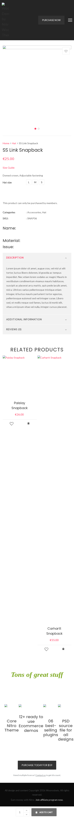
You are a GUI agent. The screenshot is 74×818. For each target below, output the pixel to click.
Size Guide (9, 167)
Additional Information (24, 319)
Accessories (34, 212)
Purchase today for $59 (37, 765)
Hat (14, 143)
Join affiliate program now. (49, 799)
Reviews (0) (14, 329)
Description (15, 257)
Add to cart (44, 811)
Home (6, 143)
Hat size (7, 182)
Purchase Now (51, 20)
